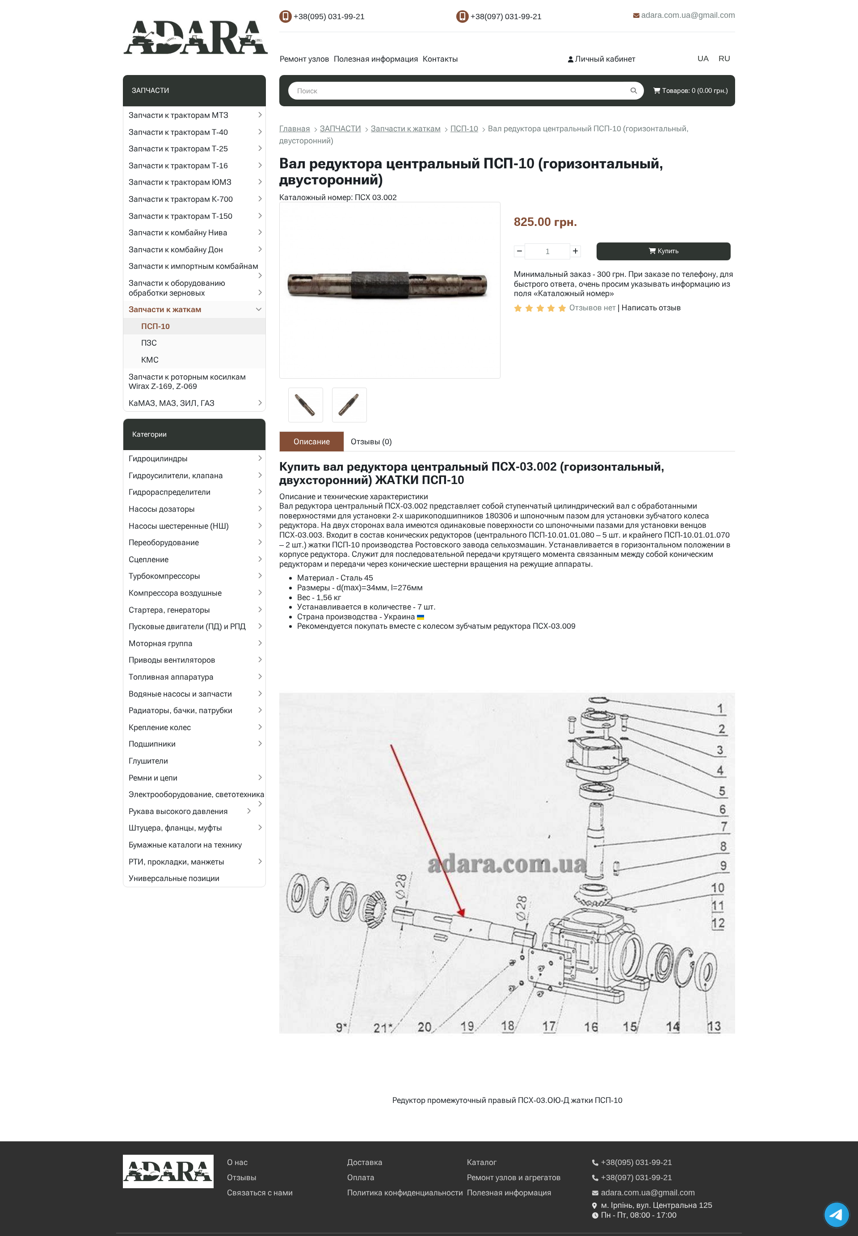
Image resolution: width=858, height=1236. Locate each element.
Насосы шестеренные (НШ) (179, 525)
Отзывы (242, 1177)
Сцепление (148, 559)
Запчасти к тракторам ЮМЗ (180, 182)
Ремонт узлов (304, 58)
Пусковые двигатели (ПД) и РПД (187, 626)
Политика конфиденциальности (405, 1192)
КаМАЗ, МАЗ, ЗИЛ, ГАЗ (171, 403)
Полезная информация (376, 58)
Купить (667, 251)
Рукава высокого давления (178, 811)
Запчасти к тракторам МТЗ (178, 115)
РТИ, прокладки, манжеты (176, 861)
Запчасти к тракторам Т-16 (178, 165)
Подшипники (152, 743)
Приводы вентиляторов (172, 659)
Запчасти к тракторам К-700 (181, 199)
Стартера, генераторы (169, 609)
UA (703, 58)
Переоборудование (164, 542)
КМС (150, 359)
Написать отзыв (651, 307)
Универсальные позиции (174, 878)
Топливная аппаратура (171, 676)
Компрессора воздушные (175, 592)
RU (724, 58)
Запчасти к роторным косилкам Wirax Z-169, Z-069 (187, 381)
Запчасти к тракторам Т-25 (178, 148)
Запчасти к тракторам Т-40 (178, 132)
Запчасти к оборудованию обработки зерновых (177, 287)
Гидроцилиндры (158, 458)
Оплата (360, 1177)
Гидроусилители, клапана (176, 475)
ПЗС (149, 342)
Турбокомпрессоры (164, 575)
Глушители (148, 760)
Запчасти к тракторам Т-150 (180, 216)
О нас (237, 1162)
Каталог (481, 1162)
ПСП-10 (155, 326)
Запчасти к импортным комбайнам (193, 266)
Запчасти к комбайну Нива (178, 232)
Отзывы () (371, 441)
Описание (312, 441)
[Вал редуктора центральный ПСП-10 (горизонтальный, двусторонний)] (389, 290)
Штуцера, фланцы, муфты (175, 827)
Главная (294, 128)
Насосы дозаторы (162, 509)
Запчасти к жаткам (165, 309)
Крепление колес (160, 727)
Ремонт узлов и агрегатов (514, 1177)
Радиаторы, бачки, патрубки (180, 710)
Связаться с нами (260, 1192)
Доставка (365, 1162)
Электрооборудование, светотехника (197, 794)
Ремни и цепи (153, 777)
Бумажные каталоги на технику (185, 844)
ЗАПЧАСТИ (340, 128)
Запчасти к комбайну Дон (176, 249)
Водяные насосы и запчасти (180, 693)
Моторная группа (161, 643)
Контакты (440, 58)
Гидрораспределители (169, 492)
